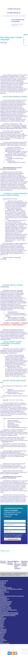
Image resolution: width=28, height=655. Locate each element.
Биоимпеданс (17, 126)
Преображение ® (5, 603)
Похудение (3, 600)
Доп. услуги (4, 611)
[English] (21, 1)
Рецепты (3, 586)
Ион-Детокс (18, 128)
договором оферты (17, 536)
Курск (2, 622)
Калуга (2, 621)
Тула (1, 628)
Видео (2, 593)
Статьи (2, 594)
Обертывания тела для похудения (11, 563)
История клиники (6, 587)
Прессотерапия (10, 128)
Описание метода (6, 601)
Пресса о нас (4, 592)
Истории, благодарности (8, 610)
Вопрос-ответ (4, 643)
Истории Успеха (5, 607)
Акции (2, 585)
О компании (4, 580)
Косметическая (5, 604)
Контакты (3, 630)
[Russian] (25, 1)
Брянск (2, 619)
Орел (1, 637)
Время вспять (4, 605)
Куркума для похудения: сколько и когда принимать (17, 565)
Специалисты (4, 598)
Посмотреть (5, 441)
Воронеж (3, 618)
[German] (23, 1)
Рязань (2, 626)
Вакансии (3, 590)
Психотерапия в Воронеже (9, 614)
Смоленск (3, 629)
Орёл (1, 625)
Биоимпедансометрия (7, 615)
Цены (2, 617)
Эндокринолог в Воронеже (9, 612)
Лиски (2, 623)
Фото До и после (5, 608)
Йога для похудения (3, 562)
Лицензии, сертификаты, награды (11, 589)
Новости (3, 582)
